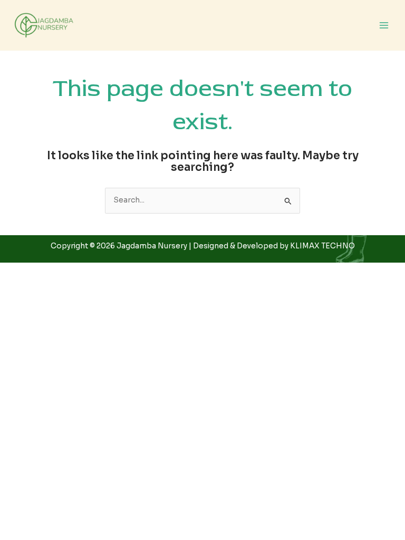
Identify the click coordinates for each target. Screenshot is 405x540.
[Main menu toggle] (384, 25)
